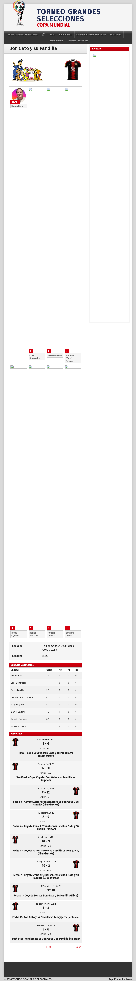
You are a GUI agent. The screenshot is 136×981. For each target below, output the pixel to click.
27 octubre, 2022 (46, 763)
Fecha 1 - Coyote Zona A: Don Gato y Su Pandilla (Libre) (46, 895)
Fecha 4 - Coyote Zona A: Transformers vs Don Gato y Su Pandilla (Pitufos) (46, 828)
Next (78, 946)
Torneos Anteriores (77, 40)
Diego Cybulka (18, 704)
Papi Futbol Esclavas (120, 979)
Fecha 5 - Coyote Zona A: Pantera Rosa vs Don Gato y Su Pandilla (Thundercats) (46, 803)
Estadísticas (56, 40)
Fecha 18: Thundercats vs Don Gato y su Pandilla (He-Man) (46, 938)
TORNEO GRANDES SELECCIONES (69, 15)
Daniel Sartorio (18, 711)
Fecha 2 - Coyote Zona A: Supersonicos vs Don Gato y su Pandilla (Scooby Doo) (46, 876)
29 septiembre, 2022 (46, 861)
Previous (16, 946)
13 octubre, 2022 (46, 812)
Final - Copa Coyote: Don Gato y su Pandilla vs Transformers (46, 754)
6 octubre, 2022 (45, 837)
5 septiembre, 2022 (45, 925)
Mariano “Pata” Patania (22, 697)
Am (60, 669)
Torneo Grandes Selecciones (22, 34)
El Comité (115, 34)
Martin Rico (16, 675)
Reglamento (65, 34)
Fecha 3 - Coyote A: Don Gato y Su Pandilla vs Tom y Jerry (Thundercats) (46, 852)
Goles (49, 669)
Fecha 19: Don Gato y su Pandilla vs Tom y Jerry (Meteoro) (45, 917)
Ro (76, 669)
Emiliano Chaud (19, 726)
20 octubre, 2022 (46, 788)
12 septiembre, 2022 (46, 903)
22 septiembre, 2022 (51, 885)
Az (69, 669)
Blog (52, 34)
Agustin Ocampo (19, 718)
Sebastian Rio (18, 689)
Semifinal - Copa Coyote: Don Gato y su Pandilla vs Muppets (45, 779)
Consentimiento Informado (91, 34)
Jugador (15, 669)
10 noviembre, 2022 (45, 739)
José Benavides (18, 682)
